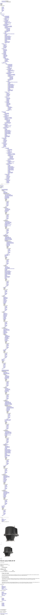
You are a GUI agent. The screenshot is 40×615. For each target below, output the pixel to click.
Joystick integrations (5, 24)
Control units (5, 114)
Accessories (4, 47)
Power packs (5, 46)
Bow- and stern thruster (9, 64)
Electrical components (7, 37)
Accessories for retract (11, 159)
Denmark (3, 8)
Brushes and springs (7, 130)
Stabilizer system (7, 174)
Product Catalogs (4, 587)
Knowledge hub (4, 586)
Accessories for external (8, 122)
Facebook (3, 603)
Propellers (6, 135)
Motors (9, 88)
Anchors (4, 57)
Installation (4, 52)
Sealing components (7, 41)
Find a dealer (2, 185)
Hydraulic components (8, 39)
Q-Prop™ (9, 71)
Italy (2, 11)
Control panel (6, 20)
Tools (5, 32)
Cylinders (4, 51)
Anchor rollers (7, 61)
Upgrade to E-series (7, 21)
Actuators (6, 34)
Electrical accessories (10, 76)
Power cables (11, 157)
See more (3, 147)
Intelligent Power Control (8, 22)
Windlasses (4, 54)
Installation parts (5, 25)
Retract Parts (6, 31)
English (6, 199)
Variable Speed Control (8, 126)
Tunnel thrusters (7, 16)
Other (9, 91)
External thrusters (7, 17)
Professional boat (4, 1)
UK (7, 231)
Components (8, 28)
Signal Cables (8, 30)
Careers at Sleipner (4, 593)
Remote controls (5, 55)
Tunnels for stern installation (8, 26)
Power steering (8, 98)
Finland (3, 10)
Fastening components (11, 86)
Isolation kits (6, 27)
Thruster (3, 15)
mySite (3, 588)
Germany (3, 9)
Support (1, 3)
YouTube (3, 604)
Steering (3, 48)
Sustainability (3, 595)
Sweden (3, 7)
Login (1, 12)
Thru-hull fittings (7, 59)
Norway (8, 201)
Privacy (7, 613)
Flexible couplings (7, 42)
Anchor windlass (4, 53)
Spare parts (8, 81)
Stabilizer (3, 43)
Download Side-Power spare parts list (9, 33)
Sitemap (1, 613)
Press (2, 594)
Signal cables (6, 58)
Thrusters (4, 112)
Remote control (7, 19)
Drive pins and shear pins (8, 36)
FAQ (2, 585)
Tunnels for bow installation (11, 74)
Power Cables (8, 29)
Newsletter (3, 605)
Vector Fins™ (5, 44)
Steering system (7, 179)
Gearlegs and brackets (7, 38)
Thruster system (4, 111)
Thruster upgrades (9, 69)
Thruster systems (4, 519)
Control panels (8, 103)
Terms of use (4, 613)
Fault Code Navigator (4, 589)
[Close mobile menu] (0, 13)
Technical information (4, 567)
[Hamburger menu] (1, 187)
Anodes (6, 35)
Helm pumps (5, 50)
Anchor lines (5, 56)
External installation (10, 79)
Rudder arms (5, 49)
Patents (3, 592)
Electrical (6, 60)
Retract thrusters (10, 66)
